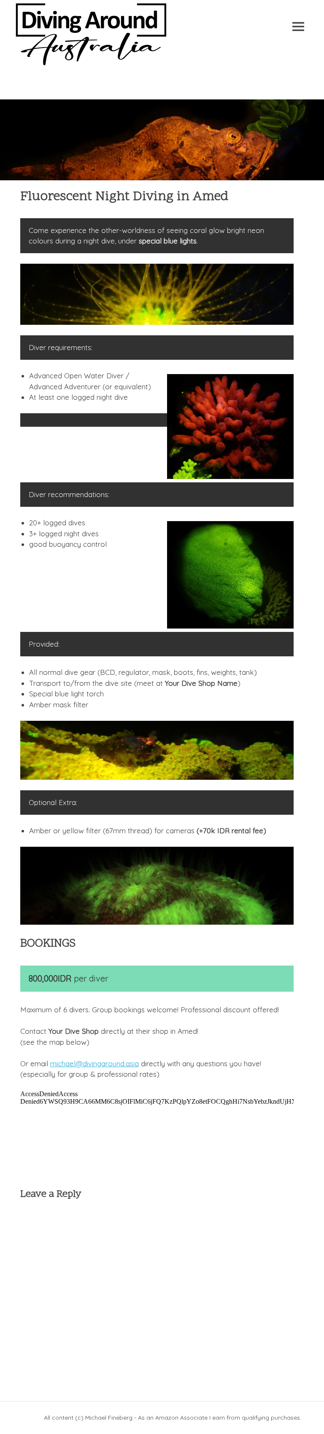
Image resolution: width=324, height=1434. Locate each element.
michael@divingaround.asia (94, 1063)
